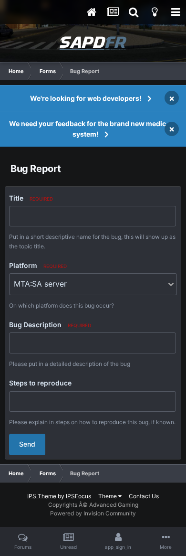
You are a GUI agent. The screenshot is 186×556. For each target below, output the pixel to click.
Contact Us (144, 496)
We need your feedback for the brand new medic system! (87, 128)
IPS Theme (41, 496)
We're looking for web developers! (86, 98)
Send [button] (27, 444)
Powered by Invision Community (93, 513)
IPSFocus (78, 496)
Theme (108, 496)
